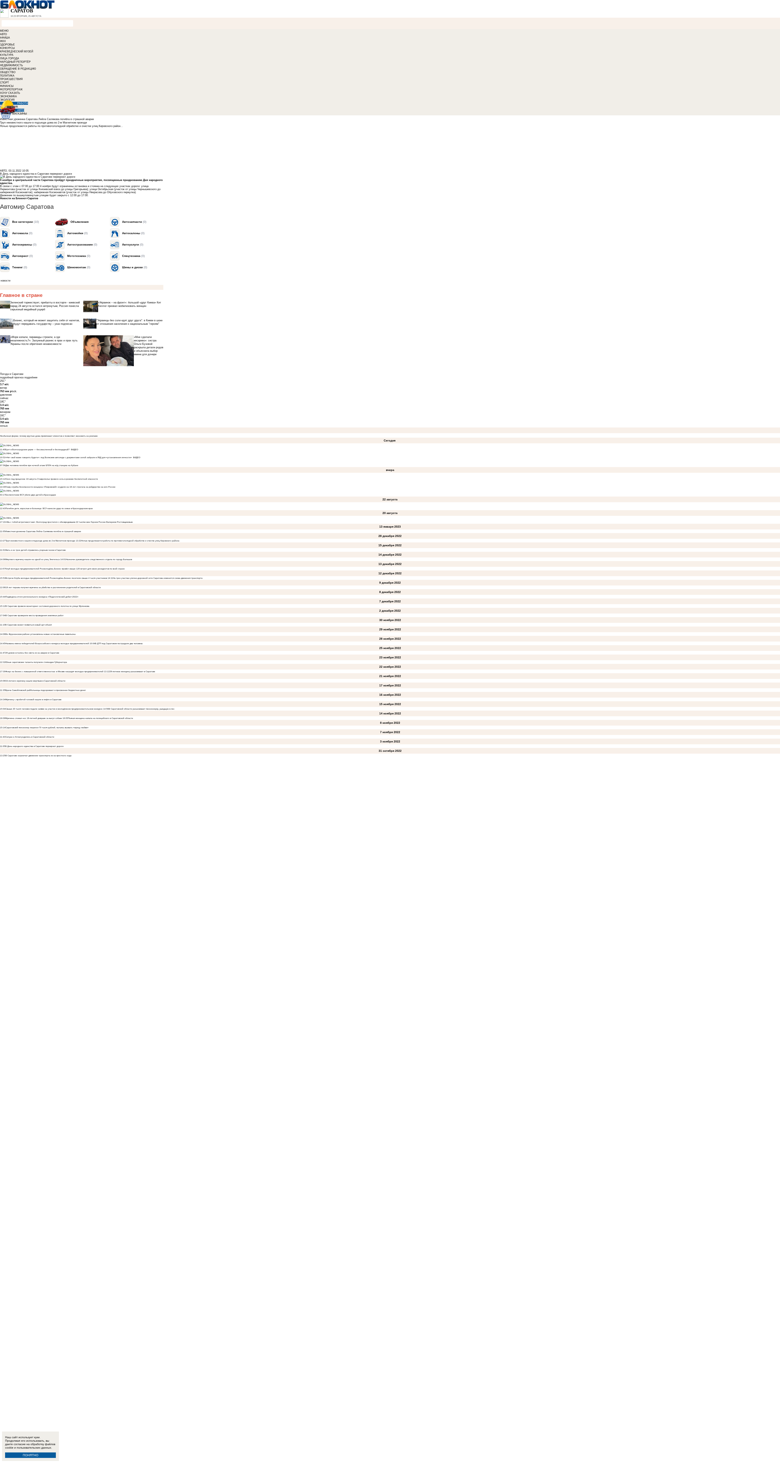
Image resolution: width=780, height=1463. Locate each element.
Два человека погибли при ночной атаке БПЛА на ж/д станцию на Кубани (41, 465)
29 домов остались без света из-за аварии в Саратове (32, 653)
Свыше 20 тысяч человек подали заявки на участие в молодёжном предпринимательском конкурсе (54, 709)
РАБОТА (22, 103)
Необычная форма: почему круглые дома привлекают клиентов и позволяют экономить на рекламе (49, 436)
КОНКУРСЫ (7, 48)
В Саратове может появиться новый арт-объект (28, 625)
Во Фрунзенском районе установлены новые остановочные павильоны (40, 634)
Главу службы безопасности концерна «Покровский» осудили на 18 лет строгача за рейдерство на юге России (60, 487)
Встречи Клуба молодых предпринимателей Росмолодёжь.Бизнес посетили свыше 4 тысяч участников (56, 578)
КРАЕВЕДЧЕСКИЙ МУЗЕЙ (16, 51)
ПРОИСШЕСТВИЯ (11, 79)
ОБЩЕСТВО (7, 72)
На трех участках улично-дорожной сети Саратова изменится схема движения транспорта (158, 578)
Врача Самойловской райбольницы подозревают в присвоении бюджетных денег (45, 690)
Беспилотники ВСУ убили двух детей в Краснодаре (30, 495)
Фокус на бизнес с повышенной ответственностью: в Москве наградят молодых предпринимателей (54, 671)
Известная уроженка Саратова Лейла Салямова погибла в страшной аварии (43, 531)
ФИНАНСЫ (7, 86)
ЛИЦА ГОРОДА (9, 58)
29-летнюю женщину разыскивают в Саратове (132, 671)
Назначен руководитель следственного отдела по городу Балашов (99, 559)
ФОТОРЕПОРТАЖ (11, 89)
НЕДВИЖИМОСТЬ (11, 65)
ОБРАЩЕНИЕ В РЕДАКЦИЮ (18, 68)
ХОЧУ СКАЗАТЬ (10, 92)
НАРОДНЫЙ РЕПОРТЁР (15, 61)
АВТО (3, 34)
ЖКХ (3, 41)
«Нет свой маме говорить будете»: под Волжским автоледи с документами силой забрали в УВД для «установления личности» (68, 457)
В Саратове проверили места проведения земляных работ (34, 615)
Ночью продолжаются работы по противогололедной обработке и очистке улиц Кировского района (130, 541)
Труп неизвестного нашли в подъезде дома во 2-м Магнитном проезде (40, 541)
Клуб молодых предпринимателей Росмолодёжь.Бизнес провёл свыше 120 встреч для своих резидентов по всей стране (65, 569)
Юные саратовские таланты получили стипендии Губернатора (36, 662)
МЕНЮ (4, 30)
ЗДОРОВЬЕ (7, 44)
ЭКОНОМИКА (8, 96)
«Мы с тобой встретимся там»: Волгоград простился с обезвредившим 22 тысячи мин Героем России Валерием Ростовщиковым (69, 522)
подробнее (30, 377)
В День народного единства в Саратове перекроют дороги (34, 746)
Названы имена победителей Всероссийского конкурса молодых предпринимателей (47, 643)
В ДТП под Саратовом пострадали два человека (119, 643)
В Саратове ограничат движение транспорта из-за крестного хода (38, 755)
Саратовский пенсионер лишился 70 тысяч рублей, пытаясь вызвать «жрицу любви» (47, 727)
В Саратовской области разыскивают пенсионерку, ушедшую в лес (141, 709)
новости (5, 280)
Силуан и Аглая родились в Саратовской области (29, 737)
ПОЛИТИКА (7, 75)
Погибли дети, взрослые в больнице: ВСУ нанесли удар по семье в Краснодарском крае (49, 508)
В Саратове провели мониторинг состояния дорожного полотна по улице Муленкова (47, 606)
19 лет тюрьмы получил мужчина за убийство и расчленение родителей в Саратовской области (53, 587)
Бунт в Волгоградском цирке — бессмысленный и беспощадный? (37, 449)
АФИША (5, 37)
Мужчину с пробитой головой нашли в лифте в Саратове (33, 699)
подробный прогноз (12, 377)
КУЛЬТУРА (6, 54)
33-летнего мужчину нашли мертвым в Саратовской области (35, 681)
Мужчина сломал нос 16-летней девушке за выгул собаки (34, 718)
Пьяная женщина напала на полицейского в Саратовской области (100, 718)
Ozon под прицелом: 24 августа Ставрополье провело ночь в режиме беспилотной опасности (51, 479)
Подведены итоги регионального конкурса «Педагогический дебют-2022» (41, 597)
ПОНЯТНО (30, 1455)
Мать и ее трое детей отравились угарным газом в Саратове (35, 550)
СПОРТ (4, 82)
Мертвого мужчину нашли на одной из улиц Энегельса (32, 559)
